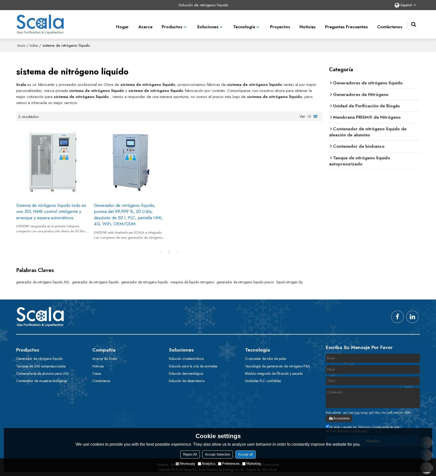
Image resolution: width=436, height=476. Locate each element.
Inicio (21, 45)
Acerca (145, 27)
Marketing (253, 463)
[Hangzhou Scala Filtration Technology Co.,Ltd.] (40, 24)
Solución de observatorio (186, 380)
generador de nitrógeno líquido (95, 282)
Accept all (245, 454)
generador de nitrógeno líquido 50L (43, 282)
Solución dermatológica (186, 373)
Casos (96, 373)
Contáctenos (389, 27)
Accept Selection (217, 454)
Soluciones (208, 27)
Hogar (122, 27)
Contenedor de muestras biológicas (41, 380)
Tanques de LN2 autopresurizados (41, 366)
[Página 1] (160, 252)
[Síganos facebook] (397, 317)
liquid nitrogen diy (289, 282)
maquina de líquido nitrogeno (192, 282)
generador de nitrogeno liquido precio (245, 282)
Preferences (231, 463)
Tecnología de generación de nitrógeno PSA (277, 366)
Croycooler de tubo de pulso (265, 358)
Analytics (208, 463)
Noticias (307, 27)
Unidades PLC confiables (263, 380)
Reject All (190, 454)
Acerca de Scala (104, 358)
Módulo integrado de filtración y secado (274, 373)
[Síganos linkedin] (412, 317)
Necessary (187, 463)
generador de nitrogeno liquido (144, 282)
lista (309, 116)
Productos (172, 27)
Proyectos (280, 27)
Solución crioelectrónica (186, 358)
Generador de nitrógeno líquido (39, 358)
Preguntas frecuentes (346, 27)
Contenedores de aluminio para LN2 (42, 373)
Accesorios (341, 418)
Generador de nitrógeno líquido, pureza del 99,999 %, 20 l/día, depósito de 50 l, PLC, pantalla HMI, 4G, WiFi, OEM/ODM (128, 214)
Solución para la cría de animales (193, 366)
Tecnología (244, 27)
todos (34, 45)
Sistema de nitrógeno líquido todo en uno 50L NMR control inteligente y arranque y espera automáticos (51, 211)
